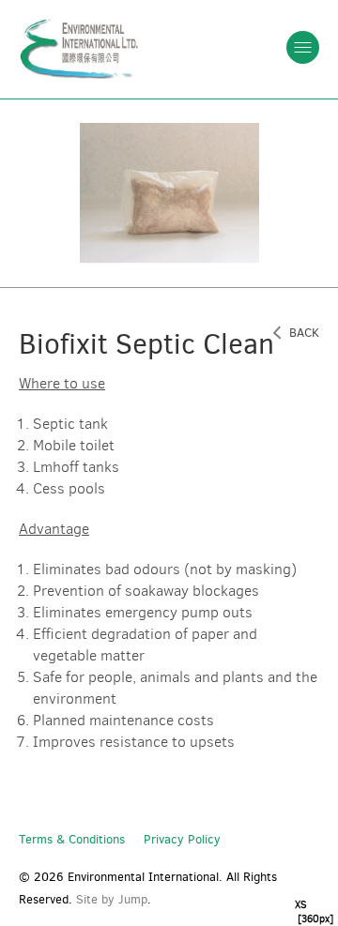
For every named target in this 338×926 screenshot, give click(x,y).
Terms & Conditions (72, 839)
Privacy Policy (182, 839)
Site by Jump (111, 899)
